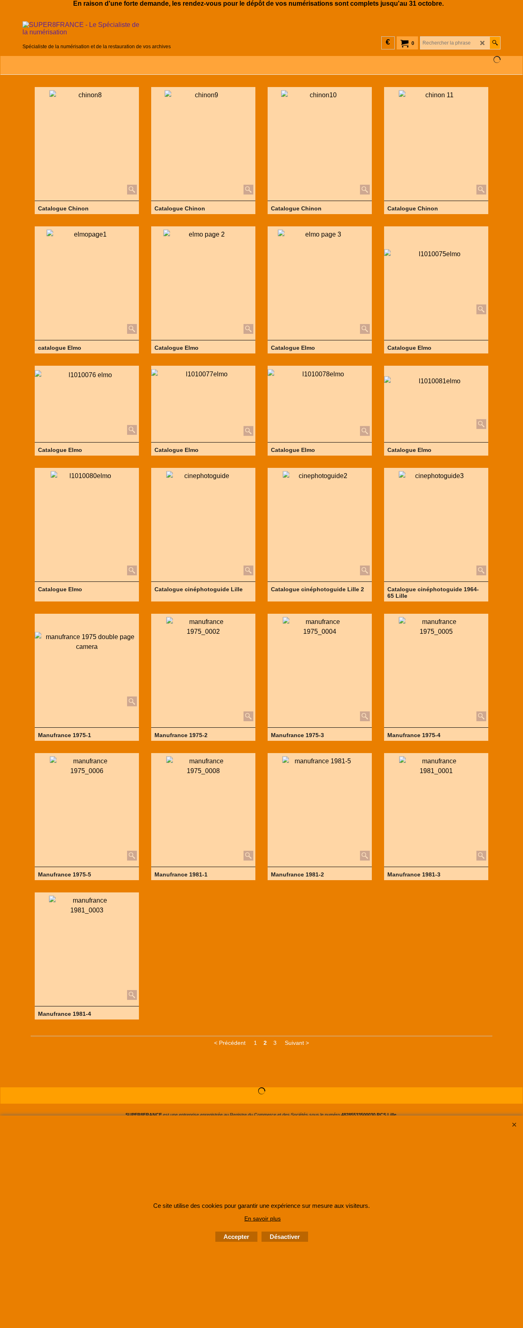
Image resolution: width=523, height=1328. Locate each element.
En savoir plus (262, 1218)
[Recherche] (495, 43)
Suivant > (297, 1043)
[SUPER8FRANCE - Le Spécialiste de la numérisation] (96, 31)
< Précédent (230, 1043)
